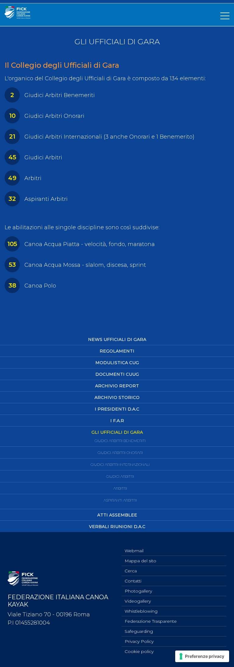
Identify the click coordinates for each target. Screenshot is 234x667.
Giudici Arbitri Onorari (120, 452)
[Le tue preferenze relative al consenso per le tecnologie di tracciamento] (202, 656)
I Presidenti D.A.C (117, 409)
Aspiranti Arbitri (120, 500)
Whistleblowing (141, 611)
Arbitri (120, 488)
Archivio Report (117, 386)
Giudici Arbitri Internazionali (120, 464)
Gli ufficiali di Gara (117, 432)
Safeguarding (139, 631)
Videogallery (138, 601)
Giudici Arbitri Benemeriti (120, 440)
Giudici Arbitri (120, 476)
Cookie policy (139, 651)
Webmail (134, 550)
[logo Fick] (17, 16)
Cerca (131, 571)
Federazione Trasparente (151, 621)
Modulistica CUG (117, 362)
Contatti (133, 581)
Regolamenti (117, 351)
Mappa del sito (140, 561)
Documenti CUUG (117, 374)
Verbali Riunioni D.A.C (117, 526)
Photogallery (138, 591)
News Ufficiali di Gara (117, 339)
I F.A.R (117, 420)
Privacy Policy (139, 641)
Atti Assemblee (117, 515)
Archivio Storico (117, 397)
